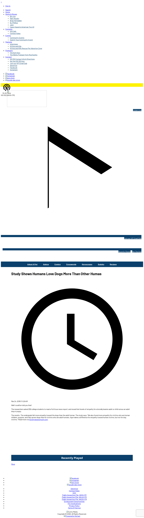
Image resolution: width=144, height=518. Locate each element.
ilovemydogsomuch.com (38, 419)
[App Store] (10, 78)
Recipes (113, 264)
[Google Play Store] (12, 80)
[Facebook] (9, 74)
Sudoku (101, 264)
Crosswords (71, 264)
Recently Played (124, 251)
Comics (57, 264)
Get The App (136, 251)
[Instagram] (10, 76)
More (13, 464)
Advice (46, 264)
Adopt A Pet (32, 264)
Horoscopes (87, 264)
